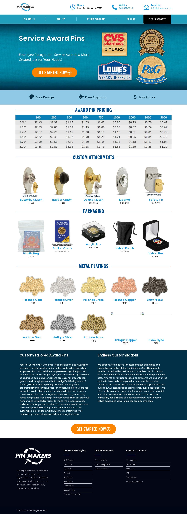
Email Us (155, 5)
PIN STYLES (29, 19)
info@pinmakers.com (162, 8)
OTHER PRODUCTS (96, 19)
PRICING (131, 19)
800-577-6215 (126, 8)
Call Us (123, 5)
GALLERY (61, 19)
